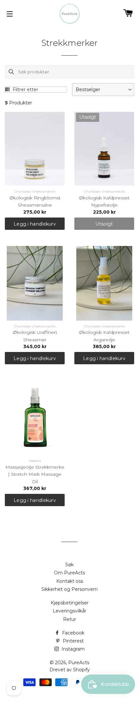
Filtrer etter (24, 89)
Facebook (72, 633)
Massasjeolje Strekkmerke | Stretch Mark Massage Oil (34, 474)
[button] (103, 89)
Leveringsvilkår (69, 611)
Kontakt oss (69, 581)
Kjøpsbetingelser (70, 603)
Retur (69, 619)
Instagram (72, 649)
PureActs (78, 662)
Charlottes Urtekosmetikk (35, 191)
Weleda (35, 461)
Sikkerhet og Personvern (69, 589)
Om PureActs (69, 573)
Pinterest (72, 641)
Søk (69, 565)
